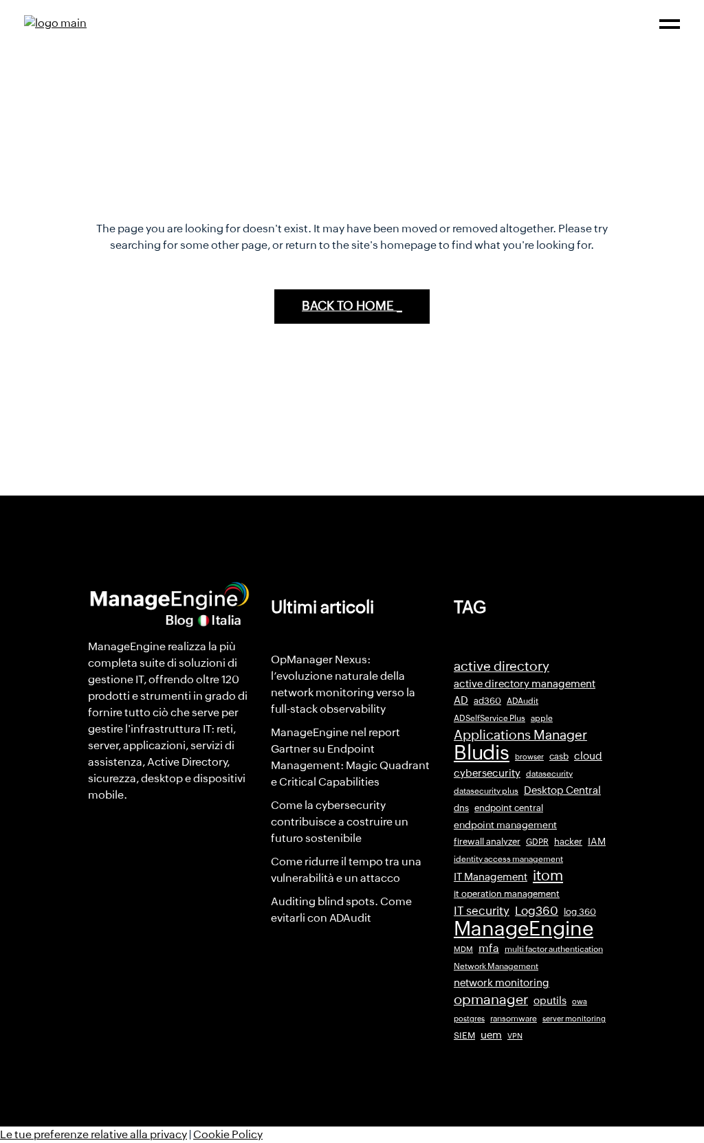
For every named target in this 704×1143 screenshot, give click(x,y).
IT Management (490, 877)
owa (579, 1001)
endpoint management (505, 824)
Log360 (536, 911)
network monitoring (501, 982)
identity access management (508, 859)
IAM (597, 841)
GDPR (537, 842)
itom (548, 875)
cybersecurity (487, 773)
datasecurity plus (486, 791)
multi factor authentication (554, 949)
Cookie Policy (228, 1134)
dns (461, 808)
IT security (481, 911)
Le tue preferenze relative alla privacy (93, 1134)
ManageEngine (523, 928)
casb (559, 756)
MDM (463, 949)
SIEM (464, 1035)
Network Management (496, 966)
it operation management (507, 894)
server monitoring (574, 1018)
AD (461, 700)
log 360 (580, 912)
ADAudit (522, 701)
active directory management (524, 683)
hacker (568, 841)
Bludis (481, 752)
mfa (488, 948)
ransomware (513, 1018)
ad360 (487, 701)
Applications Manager (520, 734)
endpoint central (508, 808)
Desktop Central (562, 790)
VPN (514, 1036)
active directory (501, 666)
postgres (469, 1018)
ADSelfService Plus (489, 718)
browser (529, 757)
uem (491, 1035)
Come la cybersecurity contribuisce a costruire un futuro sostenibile (339, 822)
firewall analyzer (487, 841)
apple (542, 718)
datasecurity (549, 774)
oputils (550, 1000)
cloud (588, 756)
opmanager (491, 999)
